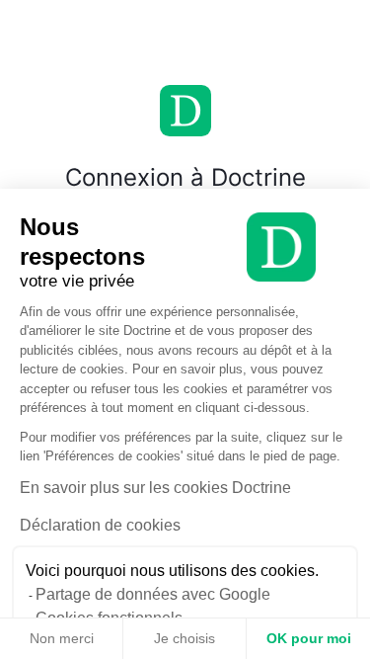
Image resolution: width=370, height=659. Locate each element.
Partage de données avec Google (153, 594)
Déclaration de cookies (100, 525)
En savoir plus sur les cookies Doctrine (155, 487)
